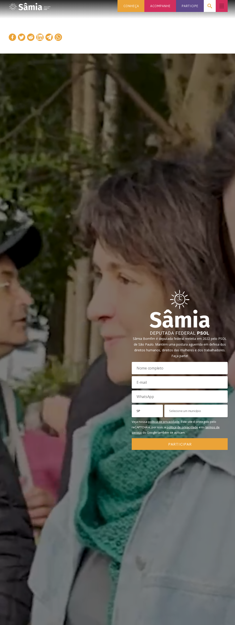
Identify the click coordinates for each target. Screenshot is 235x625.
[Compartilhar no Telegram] (49, 37)
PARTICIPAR (180, 444)
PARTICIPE (190, 6)
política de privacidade (163, 422)
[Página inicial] (29, 5)
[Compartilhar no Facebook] (12, 37)
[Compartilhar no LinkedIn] (40, 37)
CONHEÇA (131, 6)
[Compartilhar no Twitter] (21, 37)
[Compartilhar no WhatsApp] (58, 37)
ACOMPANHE (160, 6)
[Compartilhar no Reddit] (30, 37)
